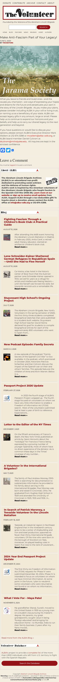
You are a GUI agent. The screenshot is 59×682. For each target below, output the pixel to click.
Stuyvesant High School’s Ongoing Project (27, 299)
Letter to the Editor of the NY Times (27, 424)
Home (5, 32)
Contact (41, 3)
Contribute (18, 3)
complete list (34, 652)
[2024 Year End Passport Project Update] (7, 580)
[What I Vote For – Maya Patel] (7, 620)
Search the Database (30, 663)
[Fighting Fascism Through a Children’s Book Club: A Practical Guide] (7, 241)
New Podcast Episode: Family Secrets (29, 344)
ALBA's (5, 652)
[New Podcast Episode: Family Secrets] (7, 366)
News (26, 32)
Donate (7, 3)
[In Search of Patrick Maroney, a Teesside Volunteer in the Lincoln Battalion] (7, 537)
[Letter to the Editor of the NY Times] (7, 446)
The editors (8, 43)
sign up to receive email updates (29, 195)
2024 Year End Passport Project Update (24, 558)
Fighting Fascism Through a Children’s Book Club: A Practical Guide (25, 222)
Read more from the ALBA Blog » (18, 638)
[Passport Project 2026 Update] (7, 406)
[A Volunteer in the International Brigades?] (7, 490)
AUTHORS (48, 32)
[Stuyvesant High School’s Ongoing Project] (7, 323)
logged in (13, 165)
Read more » (21, 247)
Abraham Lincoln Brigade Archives (33, 674)
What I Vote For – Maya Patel (23, 598)
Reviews (33, 32)
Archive (31, 3)
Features (18, 32)
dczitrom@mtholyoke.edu (13, 141)
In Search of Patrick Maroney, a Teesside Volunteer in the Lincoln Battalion (26, 512)
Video (41, 32)
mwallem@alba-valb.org (39, 135)
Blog (11, 32)
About (50, 3)
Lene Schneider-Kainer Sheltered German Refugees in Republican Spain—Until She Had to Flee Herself (29, 259)
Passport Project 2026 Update (23, 385)
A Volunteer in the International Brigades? (25, 467)
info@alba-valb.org (20, 202)
